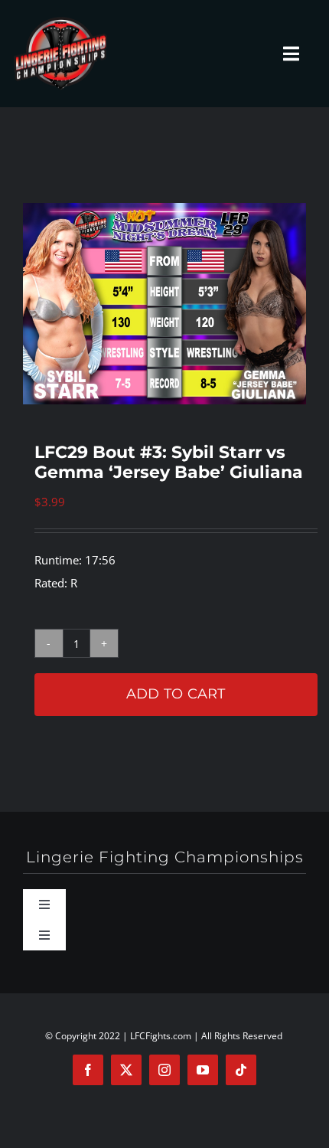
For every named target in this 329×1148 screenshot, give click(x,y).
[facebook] (88, 1070)
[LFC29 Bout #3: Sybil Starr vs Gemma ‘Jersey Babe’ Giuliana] (164, 303)
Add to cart (176, 693)
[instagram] (164, 1070)
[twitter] (126, 1070)
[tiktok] (241, 1070)
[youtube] (202, 1070)
